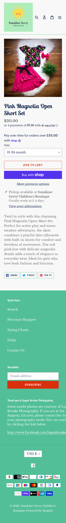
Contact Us (16, 350)
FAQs (11, 340)
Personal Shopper (21, 320)
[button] (31, 125)
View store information (25, 206)
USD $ (32, 454)
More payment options (33, 184)
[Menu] (60, 17)
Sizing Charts (18, 330)
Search (12, 309)
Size (7, 145)
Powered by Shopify (39, 510)
